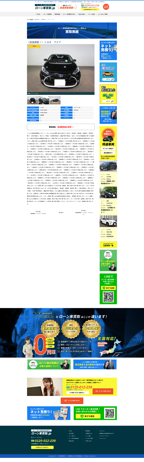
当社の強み (81, 14)
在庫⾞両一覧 (89, 433)
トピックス (102, 431)
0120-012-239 (92, 5)
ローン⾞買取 (48, 14)
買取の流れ (71, 441)
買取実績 (57, 14)
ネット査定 (91, 14)
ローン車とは (72, 436)
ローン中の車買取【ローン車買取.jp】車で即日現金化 (68, 456)
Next (92, 70)
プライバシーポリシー (104, 436)
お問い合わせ (89, 441)
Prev (29, 70)
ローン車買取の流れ (69, 14)
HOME (38, 14)
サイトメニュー (103, 438)
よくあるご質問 (103, 14)
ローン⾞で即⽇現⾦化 (74, 438)
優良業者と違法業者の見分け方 (106, 433)
